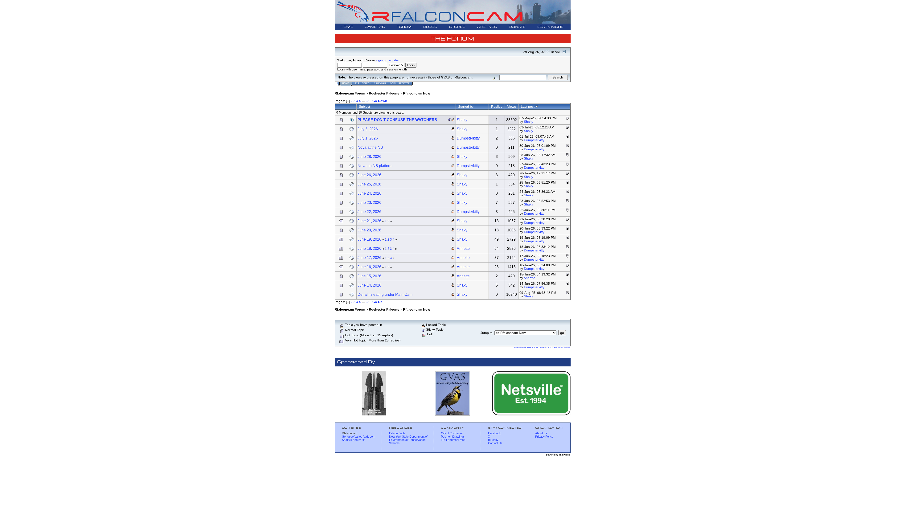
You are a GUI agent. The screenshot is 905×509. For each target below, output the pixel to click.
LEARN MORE (550, 27)
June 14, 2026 (369, 285)
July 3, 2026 (368, 129)
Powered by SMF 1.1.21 (526, 347)
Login (392, 83)
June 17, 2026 (369, 258)
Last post (528, 106)
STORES (457, 27)
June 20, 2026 (369, 230)
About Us (541, 433)
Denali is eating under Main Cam (385, 294)
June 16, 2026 (369, 267)
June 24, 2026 (369, 193)
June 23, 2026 (369, 203)
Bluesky (493, 440)
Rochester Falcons (384, 93)
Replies (496, 106)
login (379, 60)
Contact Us (495, 443)
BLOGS (430, 27)
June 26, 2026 (369, 175)
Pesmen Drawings (453, 436)
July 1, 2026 (368, 138)
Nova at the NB (370, 147)
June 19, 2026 (369, 239)
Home (345, 83)
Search (366, 83)
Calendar (380, 83)
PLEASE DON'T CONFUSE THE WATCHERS (397, 120)
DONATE (517, 27)
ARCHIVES (487, 27)
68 (368, 101)
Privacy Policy (544, 436)
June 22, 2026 (369, 212)
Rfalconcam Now (416, 93)
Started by (465, 106)
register (393, 60)
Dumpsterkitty (468, 138)
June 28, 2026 (369, 157)
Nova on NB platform (375, 166)
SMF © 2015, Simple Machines (555, 347)
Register (404, 83)
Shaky (462, 120)
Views (511, 106)
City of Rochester (452, 433)
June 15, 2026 (369, 276)
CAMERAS (375, 27)
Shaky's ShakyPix (353, 440)
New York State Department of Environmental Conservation (408, 438)
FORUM (404, 27)
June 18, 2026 (369, 248)
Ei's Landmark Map (453, 440)
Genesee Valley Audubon (358, 436)
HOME (347, 27)
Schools (394, 443)
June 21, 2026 (369, 221)
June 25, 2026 (369, 184)
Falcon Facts (397, 433)
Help (356, 83)
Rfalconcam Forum (350, 93)
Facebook (494, 433)
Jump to (487, 333)
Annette (463, 248)
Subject (364, 106)
